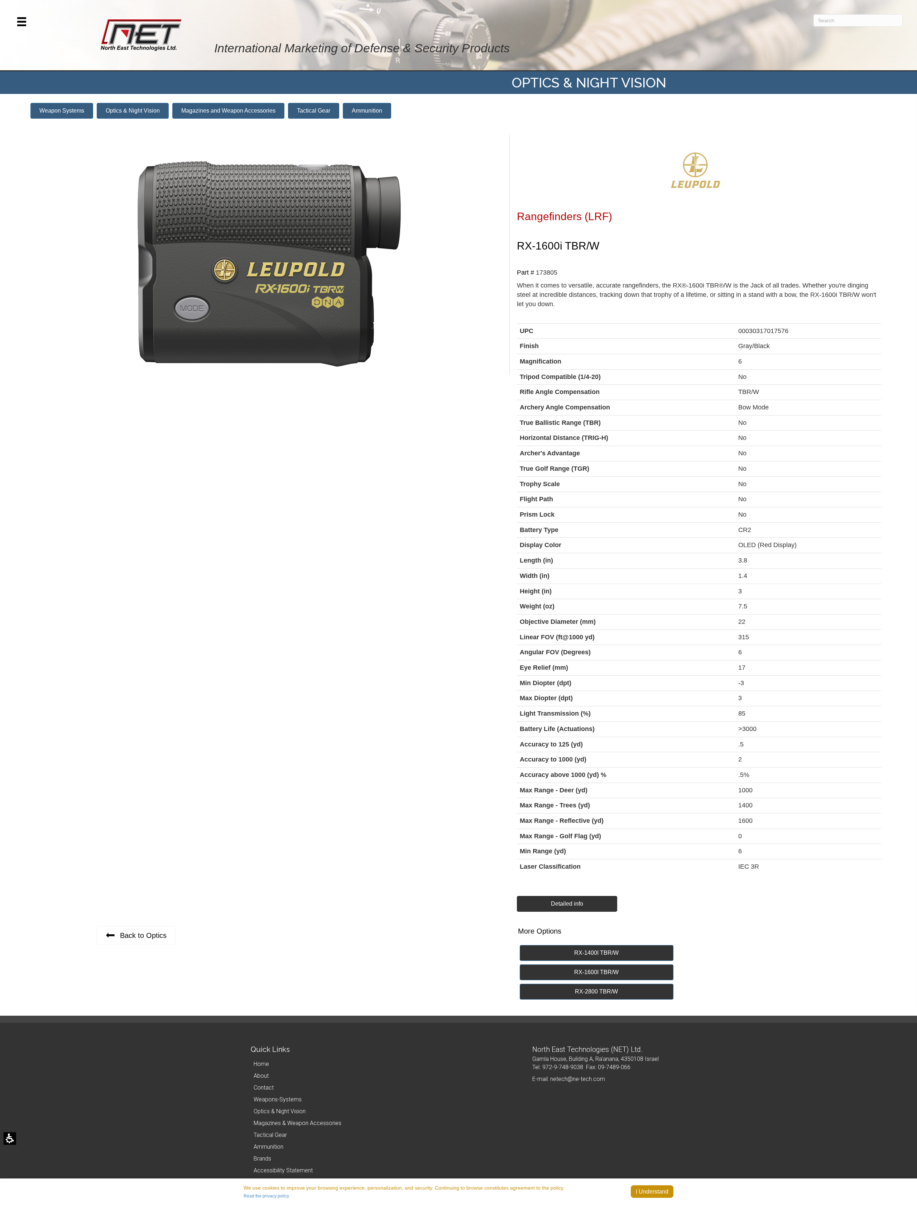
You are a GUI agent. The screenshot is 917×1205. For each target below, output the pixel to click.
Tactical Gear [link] (270, 1135)
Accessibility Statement (283, 1170)
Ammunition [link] (268, 1146)
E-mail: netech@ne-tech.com (568, 1079)
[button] (21, 21)
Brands (262, 1158)
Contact (264, 1087)
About (261, 1075)
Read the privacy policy (266, 1196)
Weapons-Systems (278, 1099)
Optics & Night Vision (280, 1111)
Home (261, 1064)
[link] (133, 111)
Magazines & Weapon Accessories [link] (297, 1123)
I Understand (652, 1192)
